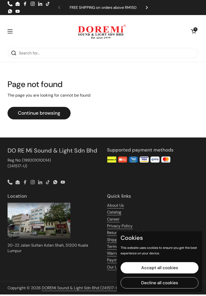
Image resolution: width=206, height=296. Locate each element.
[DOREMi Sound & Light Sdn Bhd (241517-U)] (102, 31)
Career (113, 219)
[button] (193, 31)
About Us (115, 205)
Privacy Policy (120, 226)
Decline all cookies (159, 282)
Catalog (114, 212)
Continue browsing (39, 113)
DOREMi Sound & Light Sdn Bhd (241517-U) (81, 287)
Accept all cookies (159, 267)
